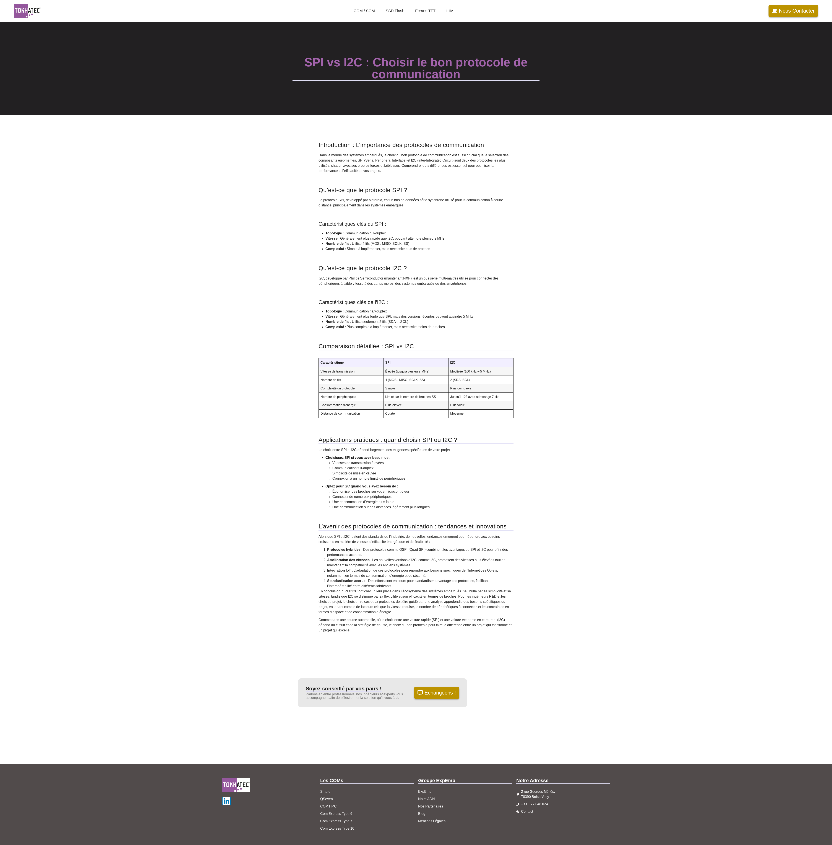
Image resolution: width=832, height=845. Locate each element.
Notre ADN (426, 799)
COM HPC (328, 806)
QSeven (326, 799)
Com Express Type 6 (336, 814)
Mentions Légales (431, 821)
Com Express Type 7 (336, 821)
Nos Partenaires (430, 806)
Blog (421, 814)
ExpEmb (424, 791)
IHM (449, 11)
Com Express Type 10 (337, 828)
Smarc (325, 791)
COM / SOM (364, 11)
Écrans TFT (425, 11)
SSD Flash (395, 11)
